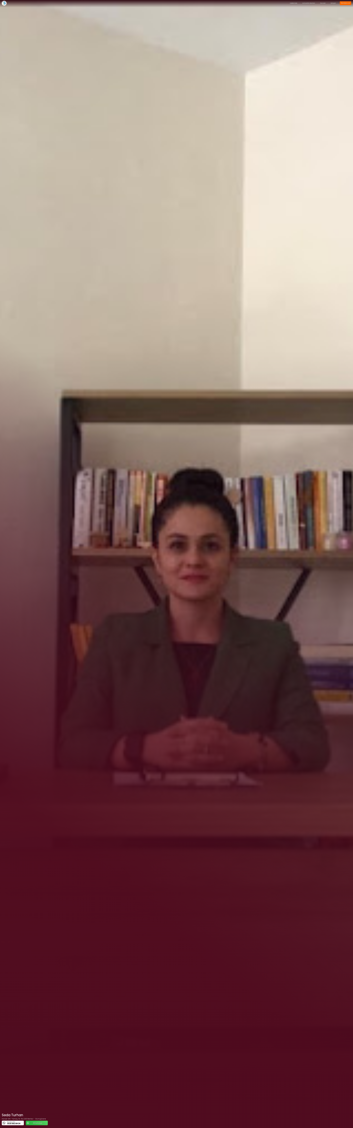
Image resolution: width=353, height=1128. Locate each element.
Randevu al (345, 3)
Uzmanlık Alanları (308, 3)
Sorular (323, 3)
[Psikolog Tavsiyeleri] (4, 3)
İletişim (333, 3)
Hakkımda (293, 3)
